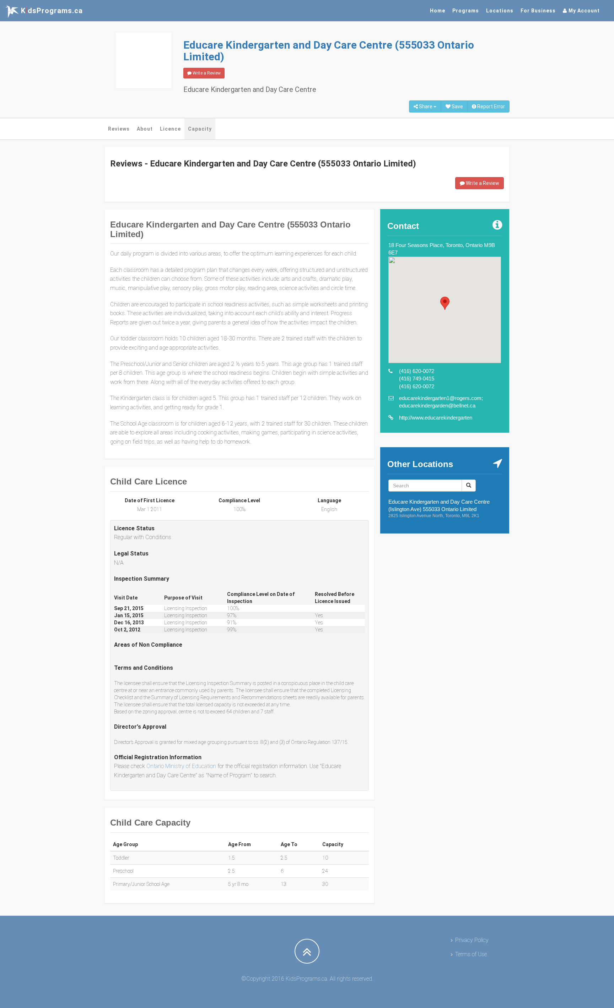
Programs (465, 10)
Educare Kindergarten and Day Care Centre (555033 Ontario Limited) (328, 51)
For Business (538, 10)
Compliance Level (239, 500)
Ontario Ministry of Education (181, 766)
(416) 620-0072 (416, 371)
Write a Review (206, 73)
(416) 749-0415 (416, 379)
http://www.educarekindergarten (435, 418)
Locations (499, 10)
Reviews (119, 129)
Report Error (490, 106)
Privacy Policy (472, 940)
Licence (170, 129)
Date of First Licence (149, 500)
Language (329, 500)
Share (425, 106)
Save (457, 106)
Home (437, 10)
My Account (583, 10)
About (145, 129)
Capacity (200, 129)
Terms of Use (471, 954)
